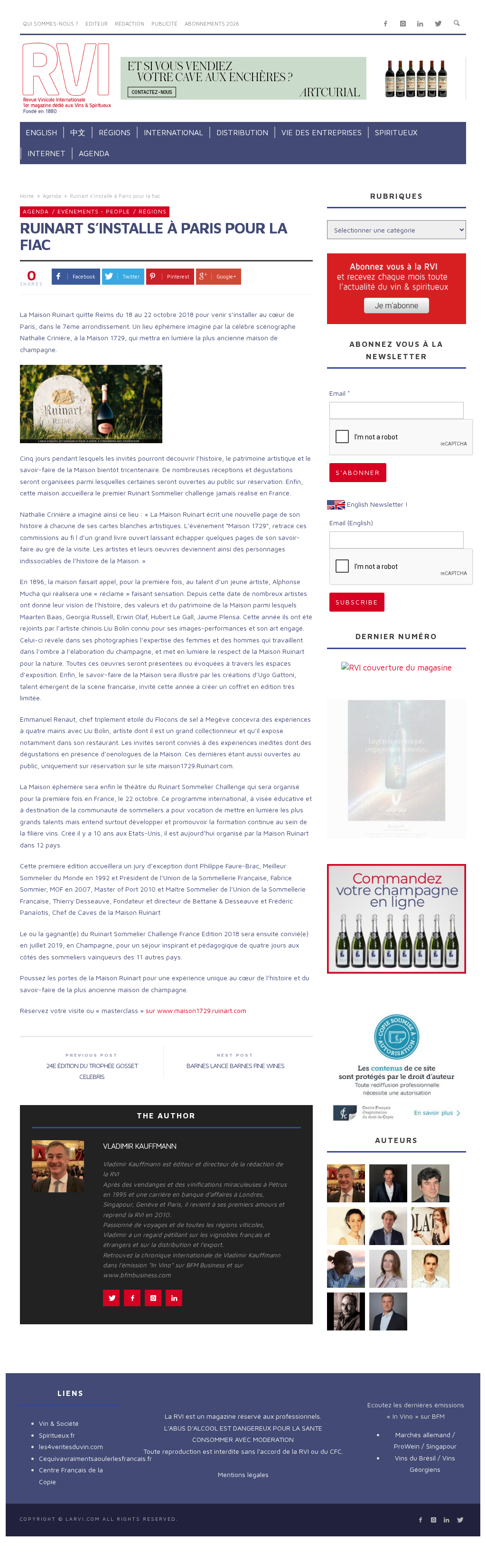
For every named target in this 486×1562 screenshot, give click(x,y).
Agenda (52, 196)
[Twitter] (438, 24)
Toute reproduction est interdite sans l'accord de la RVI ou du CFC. (243, 1451)
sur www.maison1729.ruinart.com (196, 1010)
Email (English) (351, 523)
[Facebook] (385, 24)
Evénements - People (93, 211)
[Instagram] (402, 24)
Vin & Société (59, 1423)
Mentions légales (243, 1474)
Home (27, 196)
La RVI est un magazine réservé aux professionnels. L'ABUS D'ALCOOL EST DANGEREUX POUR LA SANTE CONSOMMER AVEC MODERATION (243, 1427)
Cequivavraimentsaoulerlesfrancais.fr (95, 1458)
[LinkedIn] (420, 24)
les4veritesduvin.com (71, 1446)
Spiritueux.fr (57, 1435)
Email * (339, 393)
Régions (153, 211)
